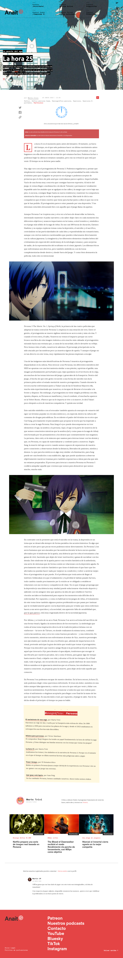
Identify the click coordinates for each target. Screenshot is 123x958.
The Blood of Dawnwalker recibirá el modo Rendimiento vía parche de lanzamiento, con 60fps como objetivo (61, 846)
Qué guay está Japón (33, 776)
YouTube (55, 933)
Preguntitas (91, 6)
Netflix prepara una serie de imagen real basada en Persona (26, 844)
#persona (77, 101)
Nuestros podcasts (65, 923)
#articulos (38, 103)
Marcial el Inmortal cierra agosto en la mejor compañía (95, 844)
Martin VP (36, 878)
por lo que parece (32, 613)
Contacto (56, 928)
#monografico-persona (61, 101)
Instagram (57, 948)
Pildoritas (91, 14)
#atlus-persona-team (41, 101)
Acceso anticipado (67, 14)
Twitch (85, 802)
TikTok (53, 943)
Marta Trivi (33, 98)
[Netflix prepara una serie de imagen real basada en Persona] (27, 824)
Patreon (55, 918)
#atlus (27, 101)
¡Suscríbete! (38, 6)
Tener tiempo (31, 763)
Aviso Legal (10, 948)
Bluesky (55, 938)
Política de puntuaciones (16, 950)
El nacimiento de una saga (36, 720)
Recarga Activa (66, 6)
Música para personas (35, 736)
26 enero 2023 (36, 881)
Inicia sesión (62, 871)
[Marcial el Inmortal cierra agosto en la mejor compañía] (96, 824)
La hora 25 (30, 750)
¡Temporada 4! (38, 14)
